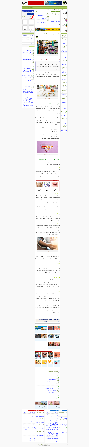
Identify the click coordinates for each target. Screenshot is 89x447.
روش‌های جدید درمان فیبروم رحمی (52, 390)
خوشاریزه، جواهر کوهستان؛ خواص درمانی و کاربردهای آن (64, 123)
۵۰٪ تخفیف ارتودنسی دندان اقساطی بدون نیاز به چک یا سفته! (50, 321)
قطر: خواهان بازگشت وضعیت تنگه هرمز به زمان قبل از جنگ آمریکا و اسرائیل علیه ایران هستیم (52, 427)
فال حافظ (31, 23)
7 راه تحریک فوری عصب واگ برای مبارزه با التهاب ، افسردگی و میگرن (26, 71)
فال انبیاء (25, 23)
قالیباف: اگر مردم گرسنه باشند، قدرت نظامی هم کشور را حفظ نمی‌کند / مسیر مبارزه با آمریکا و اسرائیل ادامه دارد (52, 430)
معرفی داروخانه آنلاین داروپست (52, 372)
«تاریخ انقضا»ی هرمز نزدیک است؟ (29, 99)
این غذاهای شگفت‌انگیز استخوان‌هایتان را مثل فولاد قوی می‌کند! (64, 87)
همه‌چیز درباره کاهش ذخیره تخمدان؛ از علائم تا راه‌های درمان (64, 102)
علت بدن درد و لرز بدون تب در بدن (27, 77)
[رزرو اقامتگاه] (47, 29)
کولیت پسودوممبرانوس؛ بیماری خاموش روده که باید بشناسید (64, 79)
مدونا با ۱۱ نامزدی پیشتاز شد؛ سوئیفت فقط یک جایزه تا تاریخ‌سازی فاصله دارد (29, 416)
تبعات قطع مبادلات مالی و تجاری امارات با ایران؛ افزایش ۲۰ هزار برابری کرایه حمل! (52, 412)
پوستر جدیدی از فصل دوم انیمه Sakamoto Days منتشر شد (40, 435)
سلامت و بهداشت (65, 9)
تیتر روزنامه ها (31, 43)
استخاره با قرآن (31, 29)
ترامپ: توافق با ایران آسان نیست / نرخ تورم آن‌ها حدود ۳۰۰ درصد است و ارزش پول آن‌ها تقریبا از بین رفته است (52, 439)
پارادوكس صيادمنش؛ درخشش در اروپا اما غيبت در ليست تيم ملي (28, 96)
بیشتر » (36, 11)
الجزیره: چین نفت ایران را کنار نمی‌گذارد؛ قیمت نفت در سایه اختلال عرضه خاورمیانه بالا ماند (52, 441)
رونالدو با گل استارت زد (32, 421)
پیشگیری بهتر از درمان (60, 9)
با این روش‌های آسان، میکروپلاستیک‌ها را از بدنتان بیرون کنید (64, 94)
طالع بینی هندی (33, 31)
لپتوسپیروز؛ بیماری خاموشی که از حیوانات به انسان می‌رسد (64, 72)
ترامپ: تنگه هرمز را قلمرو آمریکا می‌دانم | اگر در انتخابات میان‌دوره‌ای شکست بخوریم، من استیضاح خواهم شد (28, 105)
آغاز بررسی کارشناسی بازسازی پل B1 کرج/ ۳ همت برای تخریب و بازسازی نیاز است (52, 420)
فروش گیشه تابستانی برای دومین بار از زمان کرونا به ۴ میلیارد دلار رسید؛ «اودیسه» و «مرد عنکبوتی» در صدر (39, 429)
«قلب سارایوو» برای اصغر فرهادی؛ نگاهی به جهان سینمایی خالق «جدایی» (28, 92)
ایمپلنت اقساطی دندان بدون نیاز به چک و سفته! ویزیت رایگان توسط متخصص (48, 319)
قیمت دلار (32, 38)
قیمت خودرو (31, 35)
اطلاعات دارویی (25, 35)
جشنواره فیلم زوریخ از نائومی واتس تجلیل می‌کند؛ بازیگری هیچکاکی (39, 422)
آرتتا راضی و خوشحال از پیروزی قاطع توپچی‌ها (28, 91)
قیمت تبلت (32, 41)
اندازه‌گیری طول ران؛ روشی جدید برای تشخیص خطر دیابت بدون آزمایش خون (29, 440)
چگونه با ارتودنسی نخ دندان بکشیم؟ (42, 15)
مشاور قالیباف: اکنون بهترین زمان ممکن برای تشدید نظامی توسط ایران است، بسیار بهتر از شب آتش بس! (52, 415)
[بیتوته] (24, 4)
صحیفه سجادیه (25, 43)
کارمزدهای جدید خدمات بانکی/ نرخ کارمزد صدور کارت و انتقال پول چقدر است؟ (63, 425)
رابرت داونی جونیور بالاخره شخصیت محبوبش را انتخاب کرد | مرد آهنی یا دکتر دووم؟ (29, 412)
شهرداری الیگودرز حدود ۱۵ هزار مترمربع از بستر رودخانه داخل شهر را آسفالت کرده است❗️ (28, 103)
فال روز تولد (26, 31)
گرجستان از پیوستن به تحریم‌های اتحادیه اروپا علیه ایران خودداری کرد (26, 87)
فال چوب (30, 31)
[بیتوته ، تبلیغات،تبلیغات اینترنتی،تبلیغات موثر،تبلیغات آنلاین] (36, 3)
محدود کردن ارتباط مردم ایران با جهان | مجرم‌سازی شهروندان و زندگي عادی (28, 98)
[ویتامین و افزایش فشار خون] (48, 46)
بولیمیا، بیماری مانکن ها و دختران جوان (51, 381)
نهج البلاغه (26, 41)
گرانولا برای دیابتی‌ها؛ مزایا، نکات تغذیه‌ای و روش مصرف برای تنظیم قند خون (64, 43)
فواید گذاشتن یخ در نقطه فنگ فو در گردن (51, 383)
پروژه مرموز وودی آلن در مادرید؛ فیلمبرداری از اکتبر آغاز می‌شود (40, 416)
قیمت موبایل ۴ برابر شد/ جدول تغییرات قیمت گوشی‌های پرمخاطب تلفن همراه (63, 418)
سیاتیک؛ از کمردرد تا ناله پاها (27, 54)
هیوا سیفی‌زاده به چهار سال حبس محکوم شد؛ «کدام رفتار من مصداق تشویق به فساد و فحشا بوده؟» (29, 414)
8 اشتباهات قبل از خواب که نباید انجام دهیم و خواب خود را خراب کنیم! (55, 21)
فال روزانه (25, 29)
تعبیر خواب (23, 31)
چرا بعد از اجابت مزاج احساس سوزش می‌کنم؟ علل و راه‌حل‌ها (64, 51)
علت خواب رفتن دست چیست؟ (52, 379)
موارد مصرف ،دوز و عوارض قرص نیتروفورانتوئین (50, 388)
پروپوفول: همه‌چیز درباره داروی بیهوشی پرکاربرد (64, 109)
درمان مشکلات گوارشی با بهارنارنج (52, 392)
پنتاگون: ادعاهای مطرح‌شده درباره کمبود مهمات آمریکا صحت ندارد (63, 432)
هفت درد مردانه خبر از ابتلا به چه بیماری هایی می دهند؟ (27, 52)
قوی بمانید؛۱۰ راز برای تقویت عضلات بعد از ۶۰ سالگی (64, 116)
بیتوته (48, 69)
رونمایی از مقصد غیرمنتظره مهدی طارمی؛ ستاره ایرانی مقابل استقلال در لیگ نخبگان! (29, 427)
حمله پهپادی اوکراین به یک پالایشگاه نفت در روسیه (52, 416)
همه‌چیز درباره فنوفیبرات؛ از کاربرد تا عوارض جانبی (64, 130)
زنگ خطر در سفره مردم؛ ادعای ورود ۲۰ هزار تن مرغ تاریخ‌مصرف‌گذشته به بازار (28, 101)
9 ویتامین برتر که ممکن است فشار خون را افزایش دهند (50, 33)
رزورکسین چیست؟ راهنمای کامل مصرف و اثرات (64, 58)
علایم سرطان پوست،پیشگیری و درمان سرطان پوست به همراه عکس (41, 20)
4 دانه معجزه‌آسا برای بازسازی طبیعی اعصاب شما (64, 65)
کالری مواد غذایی (25, 38)
